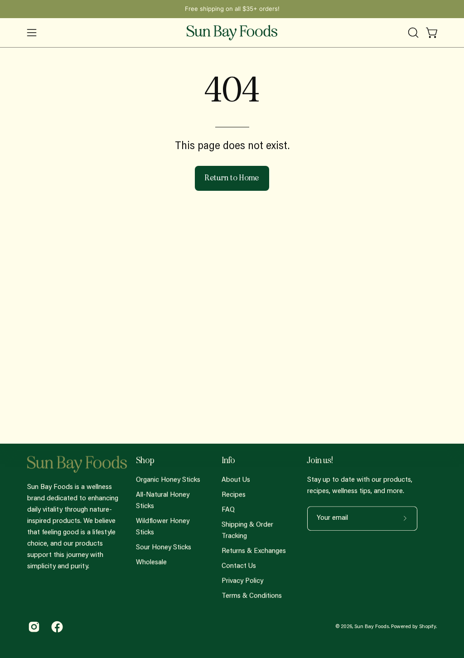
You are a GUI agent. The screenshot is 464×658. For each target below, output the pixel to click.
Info (228, 460)
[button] (412, 32)
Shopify (427, 626)
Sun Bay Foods (371, 626)
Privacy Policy (242, 581)
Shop (145, 460)
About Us (236, 480)
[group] (232, 9)
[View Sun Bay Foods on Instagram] (33, 627)
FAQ (228, 509)
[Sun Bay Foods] (232, 32)
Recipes (234, 494)
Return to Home (232, 178)
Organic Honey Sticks (168, 480)
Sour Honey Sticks (163, 547)
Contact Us (239, 566)
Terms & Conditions (252, 596)
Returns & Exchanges (254, 551)
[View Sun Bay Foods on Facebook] (56, 627)
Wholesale (151, 562)
